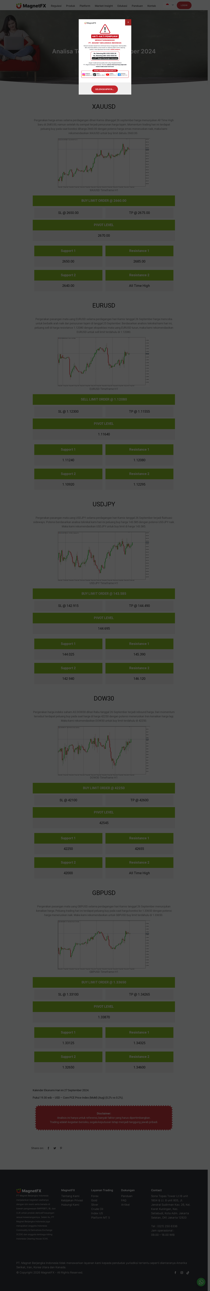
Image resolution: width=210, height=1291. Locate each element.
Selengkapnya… (104, 89)
